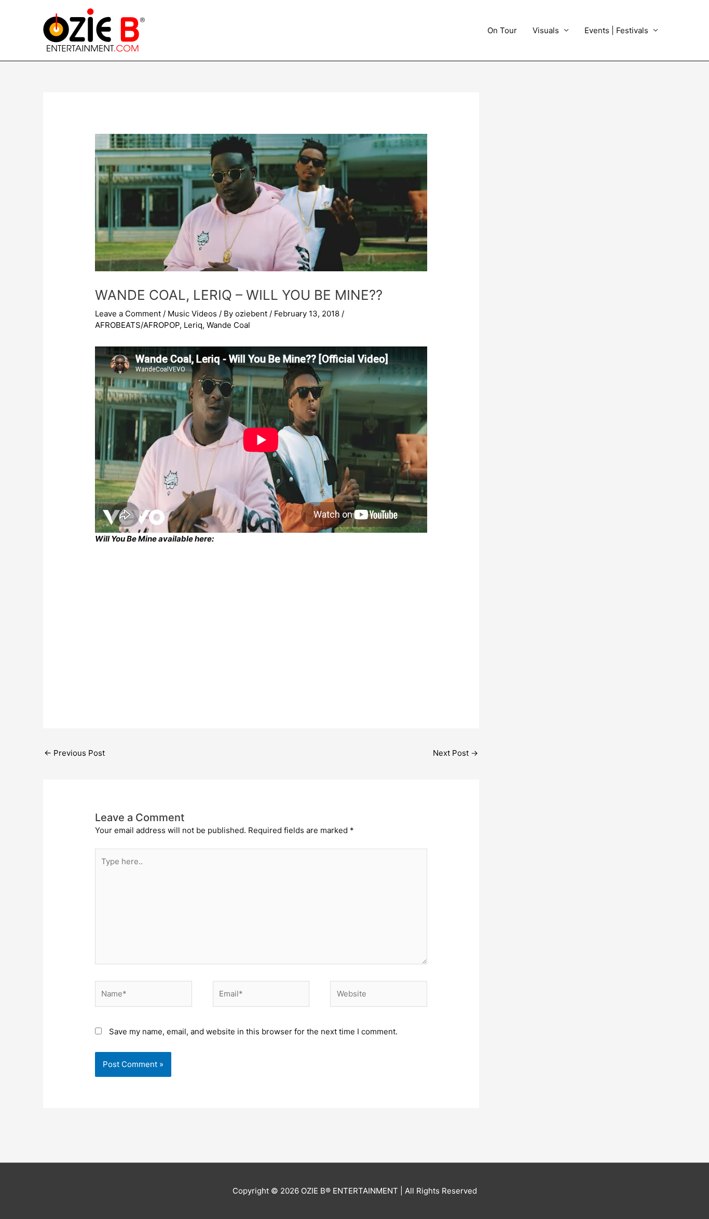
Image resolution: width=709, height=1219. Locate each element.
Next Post (455, 753)
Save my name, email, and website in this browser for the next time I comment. (253, 1031)
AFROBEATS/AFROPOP (137, 325)
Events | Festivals (616, 30)
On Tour (502, 30)
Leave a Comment (128, 313)
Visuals (546, 30)
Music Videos (192, 313)
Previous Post (74, 753)
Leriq (193, 325)
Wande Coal (228, 325)
